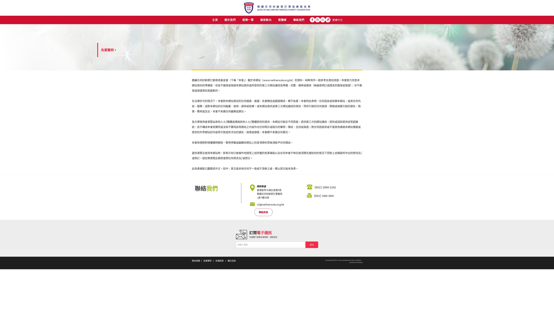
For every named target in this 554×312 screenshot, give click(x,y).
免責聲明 (207, 260)
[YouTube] (322, 19)
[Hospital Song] (328, 19)
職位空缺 (232, 260)
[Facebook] (312, 19)
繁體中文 (337, 20)
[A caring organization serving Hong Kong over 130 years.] (277, 8)
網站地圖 (196, 260)
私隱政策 (220, 260)
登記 (312, 244)
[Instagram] (317, 19)
